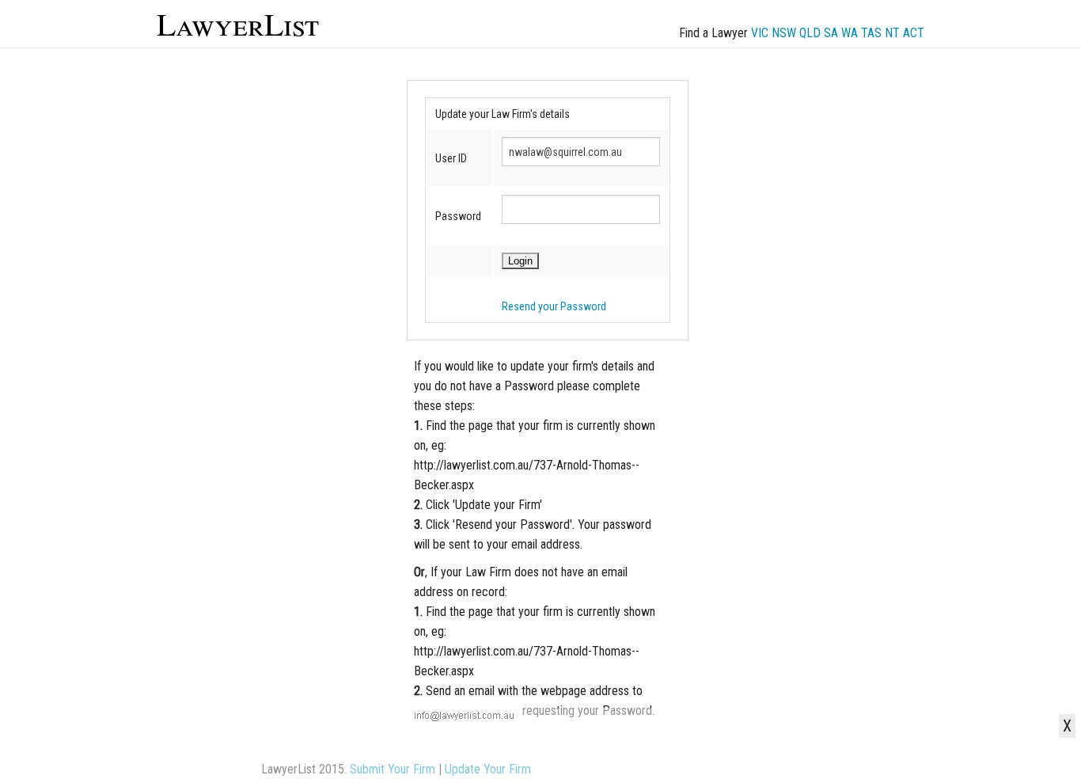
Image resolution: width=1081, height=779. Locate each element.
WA (849, 32)
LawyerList (238, 23)
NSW (784, 32)
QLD (810, 32)
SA (831, 32)
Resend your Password (554, 306)
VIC (759, 32)
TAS (871, 32)
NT (892, 32)
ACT (913, 32)
